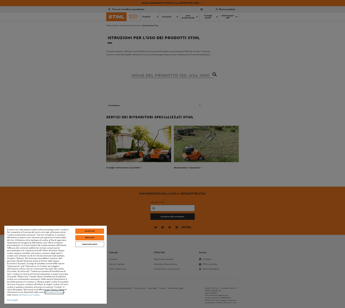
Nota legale (12, 300)
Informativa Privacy (54, 292)
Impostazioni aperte (89, 244)
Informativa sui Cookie (28, 294)
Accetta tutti (90, 231)
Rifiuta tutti (89, 237)
